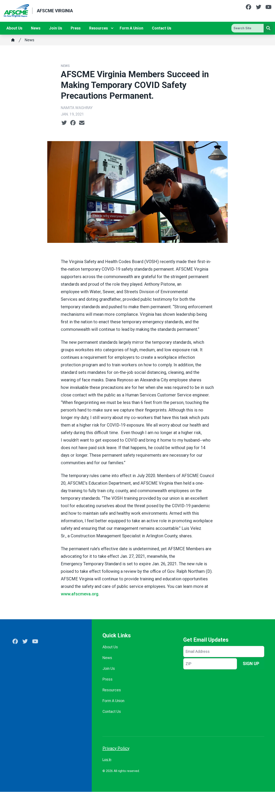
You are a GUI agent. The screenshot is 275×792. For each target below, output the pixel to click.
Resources (98, 28)
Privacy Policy (115, 748)
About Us (14, 28)
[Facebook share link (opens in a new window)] (73, 123)
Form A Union (131, 28)
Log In (106, 759)
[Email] (81, 123)
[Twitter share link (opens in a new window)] (64, 123)
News (35, 28)
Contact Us (161, 28)
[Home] (13, 40)
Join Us (55, 28)
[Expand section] (112, 28)
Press (76, 28)
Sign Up (251, 663)
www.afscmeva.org (79, 593)
